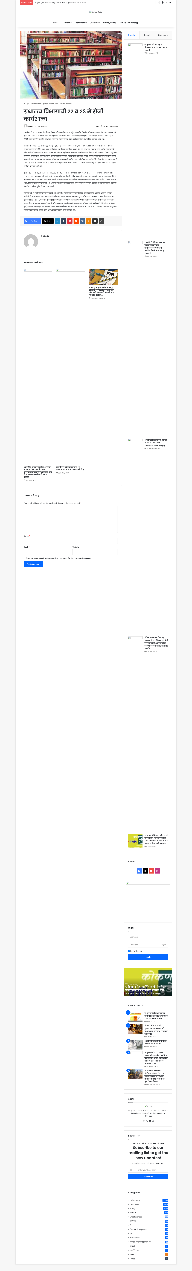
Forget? (163, 945)
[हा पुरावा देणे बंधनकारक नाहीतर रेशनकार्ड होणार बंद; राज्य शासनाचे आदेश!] (135, 1017)
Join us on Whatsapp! (129, 23)
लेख (131, 1225)
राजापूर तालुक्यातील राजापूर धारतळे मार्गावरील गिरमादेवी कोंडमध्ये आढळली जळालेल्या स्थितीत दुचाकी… (101, 291)
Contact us (95, 23)
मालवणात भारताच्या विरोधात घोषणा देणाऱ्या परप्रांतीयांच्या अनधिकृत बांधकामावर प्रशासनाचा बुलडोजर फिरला (154, 1076)
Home (28, 104)
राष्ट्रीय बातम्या (134, 1204)
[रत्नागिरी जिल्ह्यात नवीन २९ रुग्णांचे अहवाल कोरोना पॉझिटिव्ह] (70, 367)
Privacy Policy (109, 23)
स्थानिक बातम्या (36, 104)
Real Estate (80, 23)
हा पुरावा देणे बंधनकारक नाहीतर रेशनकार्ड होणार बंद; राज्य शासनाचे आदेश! (156, 1016)
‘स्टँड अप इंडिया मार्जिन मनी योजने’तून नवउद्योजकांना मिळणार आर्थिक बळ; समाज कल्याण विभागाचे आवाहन (156, 839)
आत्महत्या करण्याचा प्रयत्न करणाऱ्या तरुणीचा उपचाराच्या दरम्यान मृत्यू (155, 443)
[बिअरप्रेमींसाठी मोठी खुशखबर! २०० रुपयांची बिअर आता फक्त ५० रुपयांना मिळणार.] (135, 1029)
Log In (148, 957)
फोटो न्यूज (133, 1221)
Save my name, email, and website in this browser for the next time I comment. (59, 558)
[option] (148, 982)
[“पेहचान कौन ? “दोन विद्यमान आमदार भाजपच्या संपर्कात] (135, 141)
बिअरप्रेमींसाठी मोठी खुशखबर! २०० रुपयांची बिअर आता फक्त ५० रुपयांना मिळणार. (156, 1029)
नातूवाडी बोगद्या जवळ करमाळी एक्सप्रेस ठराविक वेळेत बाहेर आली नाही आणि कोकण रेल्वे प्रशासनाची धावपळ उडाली (156, 1058)
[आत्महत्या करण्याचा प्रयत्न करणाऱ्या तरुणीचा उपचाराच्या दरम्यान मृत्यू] (135, 537)
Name (27, 536)
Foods (132, 1259)
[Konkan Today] (96, 12)
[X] (146, 1120)
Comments (163, 35)
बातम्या (55, 23)
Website (75, 547)
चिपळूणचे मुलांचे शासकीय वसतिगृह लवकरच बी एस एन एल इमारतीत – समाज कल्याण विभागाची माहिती (65, 3)
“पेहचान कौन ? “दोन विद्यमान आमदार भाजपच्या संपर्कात (155, 47)
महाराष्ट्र (132, 1208)
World (132, 1254)
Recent (147, 35)
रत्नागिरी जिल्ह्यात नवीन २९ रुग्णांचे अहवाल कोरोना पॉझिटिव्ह (70, 468)
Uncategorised (136, 1217)
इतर (131, 1233)
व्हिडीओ (132, 1246)
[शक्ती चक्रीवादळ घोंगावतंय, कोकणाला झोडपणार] (135, 1044)
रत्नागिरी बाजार (134, 1250)
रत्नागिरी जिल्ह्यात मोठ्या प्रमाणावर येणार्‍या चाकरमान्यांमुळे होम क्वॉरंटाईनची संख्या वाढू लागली (155, 248)
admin (30, 126)
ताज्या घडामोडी (134, 1238)
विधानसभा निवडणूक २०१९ (138, 1229)
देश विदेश (133, 1213)
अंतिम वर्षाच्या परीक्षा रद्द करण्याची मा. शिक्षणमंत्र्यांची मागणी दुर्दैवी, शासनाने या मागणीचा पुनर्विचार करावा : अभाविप (156, 643)
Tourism (66, 23)
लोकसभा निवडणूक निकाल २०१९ (140, 1242)
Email (27, 547)
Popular (131, 35)
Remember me (136, 951)
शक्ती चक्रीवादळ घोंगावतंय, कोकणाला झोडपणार (155, 1042)
